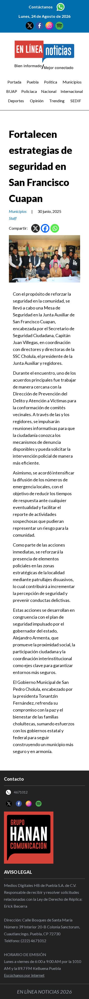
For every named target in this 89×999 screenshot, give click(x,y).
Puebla (33, 82)
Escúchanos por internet (24, 975)
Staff (13, 218)
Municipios (72, 82)
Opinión (37, 100)
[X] (35, 228)
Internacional (72, 91)
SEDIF (75, 100)
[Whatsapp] (54, 228)
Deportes (16, 100)
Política (50, 82)
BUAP (11, 91)
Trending (57, 100)
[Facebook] (45, 228)
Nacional (48, 91)
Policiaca (29, 91)
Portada (14, 82)
